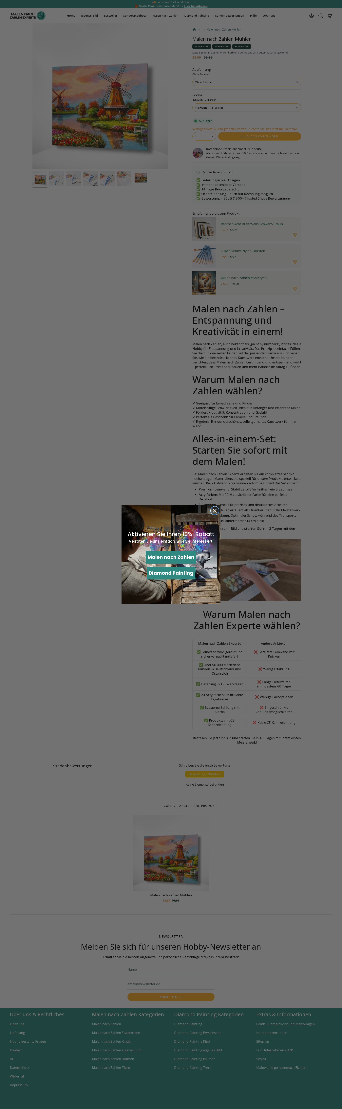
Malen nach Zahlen (171, 557)
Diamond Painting (171, 573)
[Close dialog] (215, 511)
